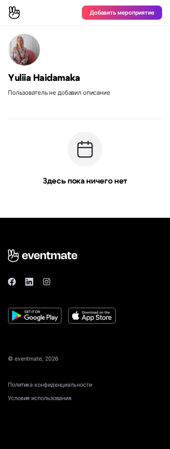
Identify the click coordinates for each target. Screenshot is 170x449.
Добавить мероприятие (122, 12)
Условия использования (40, 398)
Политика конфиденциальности (50, 384)
